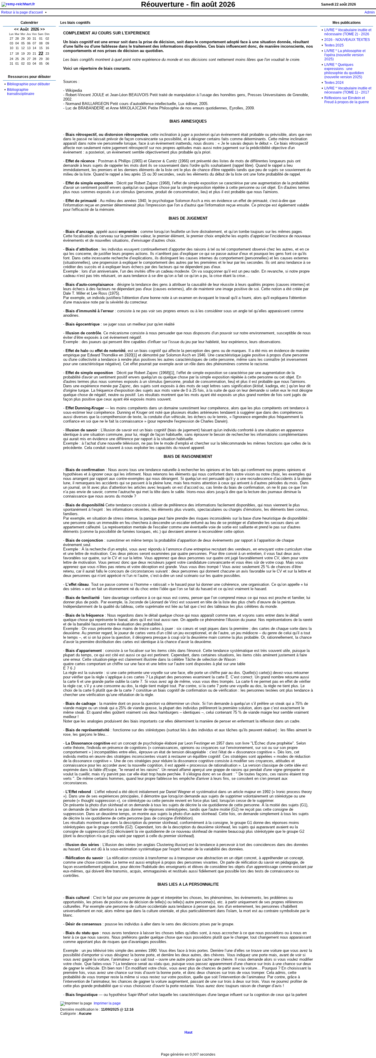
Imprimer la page (107, 1003)
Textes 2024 (334, 83)
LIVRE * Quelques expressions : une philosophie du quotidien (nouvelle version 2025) (344, 71)
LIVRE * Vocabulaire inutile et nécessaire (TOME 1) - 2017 (347, 90)
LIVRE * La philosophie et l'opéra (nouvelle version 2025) (344, 55)
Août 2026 (29, 29)
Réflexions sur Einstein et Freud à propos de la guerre (346, 100)
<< (16, 29)
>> (42, 29)
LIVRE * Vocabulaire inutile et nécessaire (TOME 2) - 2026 (347, 32)
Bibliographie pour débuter (28, 84)
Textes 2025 (334, 45)
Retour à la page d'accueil (22, 12)
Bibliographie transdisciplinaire (20, 92)
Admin (370, 12)
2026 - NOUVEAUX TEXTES (347, 40)
